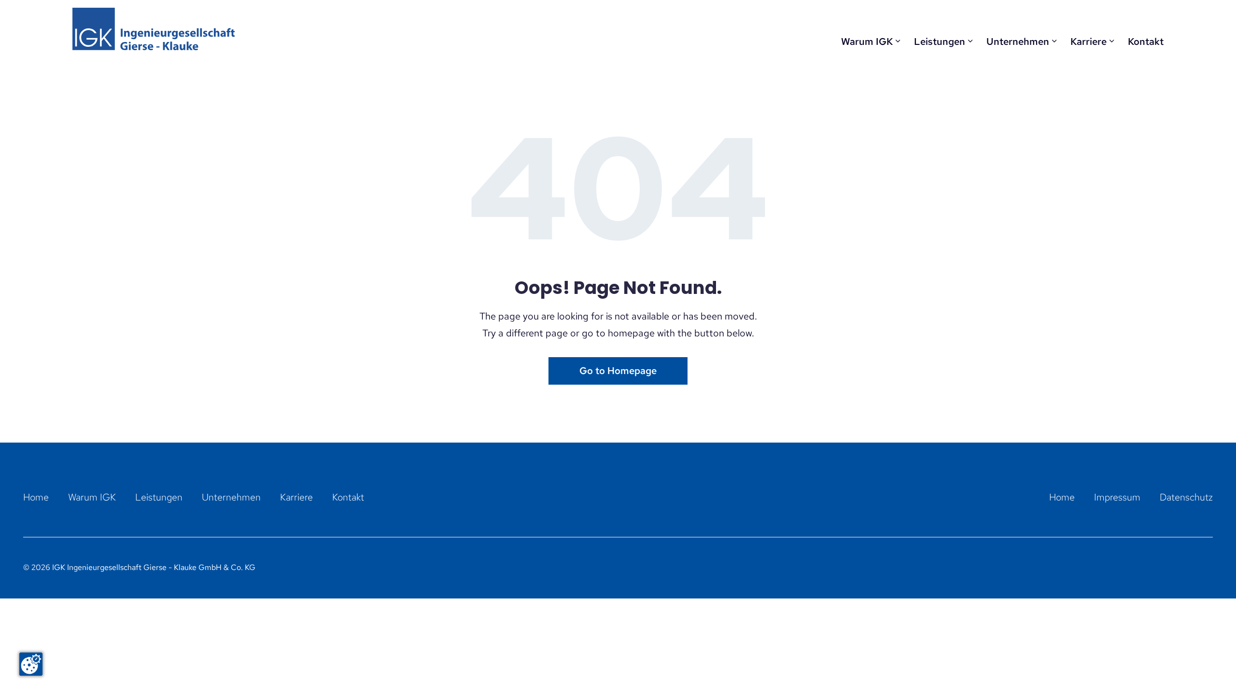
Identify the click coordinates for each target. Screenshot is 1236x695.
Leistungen (939, 41)
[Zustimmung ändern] (30, 664)
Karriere (1088, 41)
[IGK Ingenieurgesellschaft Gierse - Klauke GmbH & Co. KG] (153, 29)
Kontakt (1146, 41)
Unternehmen (1017, 41)
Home (36, 497)
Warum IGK (867, 41)
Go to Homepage (618, 370)
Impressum (1117, 497)
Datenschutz (1186, 497)
